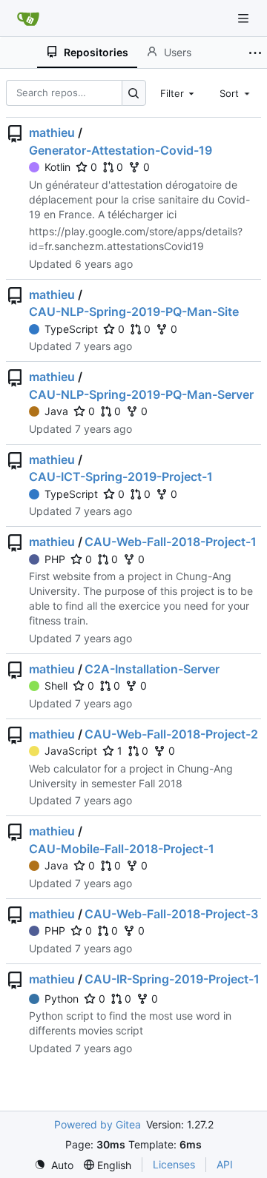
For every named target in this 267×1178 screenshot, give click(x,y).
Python (61, 998)
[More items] (255, 52)
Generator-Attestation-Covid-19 (120, 150)
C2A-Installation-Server (152, 669)
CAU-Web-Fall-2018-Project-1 (171, 541)
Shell (55, 685)
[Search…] (134, 93)
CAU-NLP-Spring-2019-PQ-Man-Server (141, 394)
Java (56, 411)
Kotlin (57, 167)
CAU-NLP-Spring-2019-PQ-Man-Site (134, 311)
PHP (54, 559)
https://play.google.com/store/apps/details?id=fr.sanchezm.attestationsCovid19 (136, 238)
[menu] (53, 1165)
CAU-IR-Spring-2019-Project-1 (172, 979)
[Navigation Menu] (245, 18)
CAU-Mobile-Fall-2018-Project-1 (121, 848)
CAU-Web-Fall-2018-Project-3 (171, 913)
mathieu (52, 132)
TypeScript (71, 329)
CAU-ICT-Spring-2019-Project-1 (121, 476)
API (225, 1164)
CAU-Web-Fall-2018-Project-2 (171, 734)
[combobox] (178, 92)
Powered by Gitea (97, 1124)
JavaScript (70, 750)
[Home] (28, 18)
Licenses (174, 1164)
